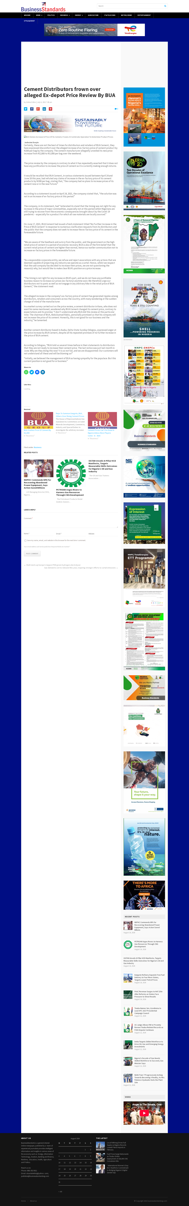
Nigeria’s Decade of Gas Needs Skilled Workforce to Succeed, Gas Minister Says (148, 1060)
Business (64, 15)
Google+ (38, 109)
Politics (51, 15)
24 (59, 1175)
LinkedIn (44, 109)
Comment (28, 518)
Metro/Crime (126, 15)
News (38, 15)
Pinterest (50, 109)
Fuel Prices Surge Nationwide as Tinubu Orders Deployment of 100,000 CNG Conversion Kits (117, 1157)
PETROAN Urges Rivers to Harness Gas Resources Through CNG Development (70, 492)
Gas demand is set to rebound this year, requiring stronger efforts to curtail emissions (80, 567)
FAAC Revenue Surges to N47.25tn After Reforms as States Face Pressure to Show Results (148, 994)
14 (80, 1162)
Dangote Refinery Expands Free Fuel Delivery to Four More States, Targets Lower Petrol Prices (149, 977)
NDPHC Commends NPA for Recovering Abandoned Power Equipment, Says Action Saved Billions (37, 484)
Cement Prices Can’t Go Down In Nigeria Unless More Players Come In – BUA (101, 433)
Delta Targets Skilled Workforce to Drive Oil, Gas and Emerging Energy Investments (149, 1044)
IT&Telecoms (109, 15)
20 (75, 1169)
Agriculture (93, 15)
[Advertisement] (94, 62)
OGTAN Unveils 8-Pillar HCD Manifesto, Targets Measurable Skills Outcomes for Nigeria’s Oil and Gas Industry (103, 466)
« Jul (60, 1191)
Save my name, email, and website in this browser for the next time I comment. (56, 540)
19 (70, 1169)
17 (59, 1169)
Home (28, 15)
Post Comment (32, 554)
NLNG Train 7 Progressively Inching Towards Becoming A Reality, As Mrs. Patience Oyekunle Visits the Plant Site (149, 1079)
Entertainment (144, 15)
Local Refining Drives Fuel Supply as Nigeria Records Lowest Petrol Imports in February (116, 1146)
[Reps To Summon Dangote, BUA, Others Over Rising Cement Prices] (72, 423)
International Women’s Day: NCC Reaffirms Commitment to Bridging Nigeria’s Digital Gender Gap (118, 1169)
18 (64, 1169)
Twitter (25, 109)
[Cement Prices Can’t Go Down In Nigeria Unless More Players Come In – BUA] (102, 420)
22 (85, 1169)
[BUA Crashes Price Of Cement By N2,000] (38, 420)
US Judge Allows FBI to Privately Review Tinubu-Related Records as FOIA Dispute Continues (148, 1027)
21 (80, 1169)
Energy (78, 15)
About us (33, 1201)
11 (64, 1162)
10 (59, 1162)
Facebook (31, 109)
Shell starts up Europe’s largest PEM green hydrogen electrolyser (53, 565)
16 (91, 1162)
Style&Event (29, 21)
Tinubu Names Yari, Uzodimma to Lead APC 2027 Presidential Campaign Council (147, 1010)
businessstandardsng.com (157, 1201)
